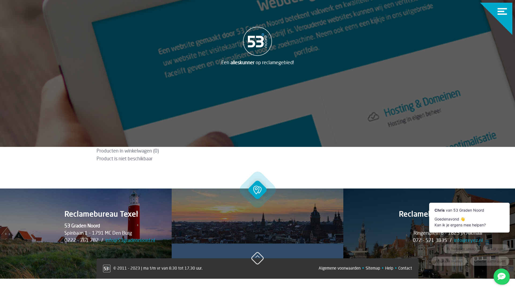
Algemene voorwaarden (339, 268)
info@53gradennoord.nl (130, 240)
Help (389, 268)
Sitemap (373, 268)
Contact (405, 268)
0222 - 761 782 (81, 240)
